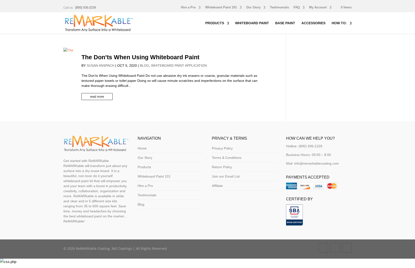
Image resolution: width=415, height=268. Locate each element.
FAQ (296, 7)
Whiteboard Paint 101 (221, 7)
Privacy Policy (222, 148)
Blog (144, 65)
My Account (318, 7)
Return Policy (222, 167)
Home (142, 148)
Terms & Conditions (226, 158)
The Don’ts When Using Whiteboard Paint (140, 57)
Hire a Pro (188, 7)
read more (97, 96)
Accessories (313, 23)
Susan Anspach (100, 65)
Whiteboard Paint (252, 23)
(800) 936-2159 (85, 7)
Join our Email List (226, 176)
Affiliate (217, 186)
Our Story (253, 7)
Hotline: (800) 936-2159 (304, 146)
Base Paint (285, 23)
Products (214, 23)
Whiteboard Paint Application (179, 65)
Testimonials (279, 7)
